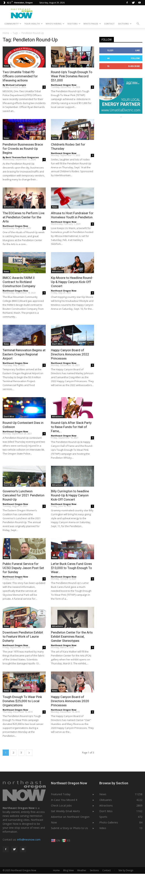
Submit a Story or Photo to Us (69, 828)
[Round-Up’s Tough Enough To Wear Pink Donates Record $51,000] (72, 57)
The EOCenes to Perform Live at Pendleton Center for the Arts (23, 217)
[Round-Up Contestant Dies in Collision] (24, 407)
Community (11, 23)
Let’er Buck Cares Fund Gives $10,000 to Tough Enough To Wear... (71, 568)
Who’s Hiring (54, 23)
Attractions (9, 207)
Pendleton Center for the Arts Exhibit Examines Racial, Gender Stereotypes (72, 636)
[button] (137, 23)
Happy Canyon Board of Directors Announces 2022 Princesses (70, 354)
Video (102, 828)
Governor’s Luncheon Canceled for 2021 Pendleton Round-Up (23, 495)
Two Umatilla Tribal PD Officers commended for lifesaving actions (20, 76)
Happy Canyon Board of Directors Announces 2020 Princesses (70, 701)
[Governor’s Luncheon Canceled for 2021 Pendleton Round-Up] (24, 476)
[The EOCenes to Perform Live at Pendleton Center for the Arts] (24, 198)
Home (6, 33)
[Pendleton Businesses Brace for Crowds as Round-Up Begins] (24, 129)
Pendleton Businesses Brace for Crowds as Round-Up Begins (23, 149)
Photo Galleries (108, 822)
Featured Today (60, 794)
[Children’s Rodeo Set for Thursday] (72, 129)
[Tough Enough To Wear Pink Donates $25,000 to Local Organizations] (24, 682)
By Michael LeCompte (14, 84)
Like (137, 50)
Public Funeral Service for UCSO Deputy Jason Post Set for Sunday (23, 568)
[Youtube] (139, 2)
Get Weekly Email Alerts (65, 811)
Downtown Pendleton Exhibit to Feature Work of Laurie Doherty (23, 636)
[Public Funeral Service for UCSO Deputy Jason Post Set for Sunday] (24, 548)
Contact (109, 23)
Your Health (32, 23)
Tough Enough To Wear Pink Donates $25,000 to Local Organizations (22, 701)
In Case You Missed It (64, 800)
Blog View (68, 870)
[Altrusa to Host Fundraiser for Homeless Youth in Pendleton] (72, 198)
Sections (123, 23)
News (6, 65)
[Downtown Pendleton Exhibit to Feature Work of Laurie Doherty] (24, 617)
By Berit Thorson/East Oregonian (21, 157)
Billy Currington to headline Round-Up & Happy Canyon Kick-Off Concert (70, 495)
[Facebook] (127, 2)
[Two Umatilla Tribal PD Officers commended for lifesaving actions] (24, 57)
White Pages (90, 23)
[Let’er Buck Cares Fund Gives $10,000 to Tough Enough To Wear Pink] (72, 548)
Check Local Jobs (61, 805)
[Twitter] (133, 2)
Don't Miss (57, 344)
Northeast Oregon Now (63, 84)
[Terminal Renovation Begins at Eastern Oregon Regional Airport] (24, 335)
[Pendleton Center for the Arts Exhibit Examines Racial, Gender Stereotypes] (72, 617)
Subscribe (134, 66)
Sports (103, 817)
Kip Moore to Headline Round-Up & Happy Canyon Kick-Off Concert (72, 282)
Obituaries (105, 800)
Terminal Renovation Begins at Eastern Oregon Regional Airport (24, 354)
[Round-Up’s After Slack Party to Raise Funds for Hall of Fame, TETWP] (72, 407)
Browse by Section (113, 783)
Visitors (72, 23)
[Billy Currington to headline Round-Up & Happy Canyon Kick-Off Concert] (72, 476)
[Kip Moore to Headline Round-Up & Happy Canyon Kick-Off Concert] (72, 262)
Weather (81, 870)
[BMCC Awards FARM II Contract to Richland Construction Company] (24, 262)
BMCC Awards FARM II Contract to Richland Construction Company (19, 282)
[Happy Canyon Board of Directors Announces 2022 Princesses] (72, 335)
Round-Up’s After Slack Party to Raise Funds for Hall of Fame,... (71, 427)
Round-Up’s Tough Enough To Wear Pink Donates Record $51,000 (71, 76)
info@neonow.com (28, 839)
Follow (135, 58)
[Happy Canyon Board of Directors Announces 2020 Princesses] (72, 682)
